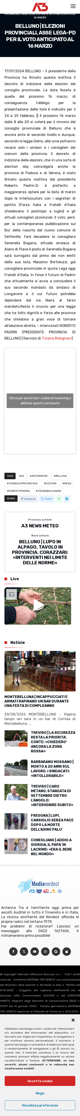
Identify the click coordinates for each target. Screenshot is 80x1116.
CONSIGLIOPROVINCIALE (23, 483)
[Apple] (66, 951)
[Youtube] (34, 951)
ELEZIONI (51, 483)
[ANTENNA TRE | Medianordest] (40, 2)
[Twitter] (24, 951)
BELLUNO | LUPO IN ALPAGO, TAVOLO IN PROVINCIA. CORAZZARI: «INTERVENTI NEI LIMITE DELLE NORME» (40, 549)
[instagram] (45, 951)
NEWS (67, 483)
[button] (73, 1020)
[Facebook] (13, 951)
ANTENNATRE (40, 476)
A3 (22, 476)
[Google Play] (56, 951)
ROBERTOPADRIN (19, 491)
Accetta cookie (40, 1081)
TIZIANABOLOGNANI (49, 491)
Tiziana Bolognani (57, 338)
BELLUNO (61, 476)
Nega (40, 1093)
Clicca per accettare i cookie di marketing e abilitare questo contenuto (40, 400)
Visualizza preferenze (40, 1105)
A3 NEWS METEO (40, 523)
